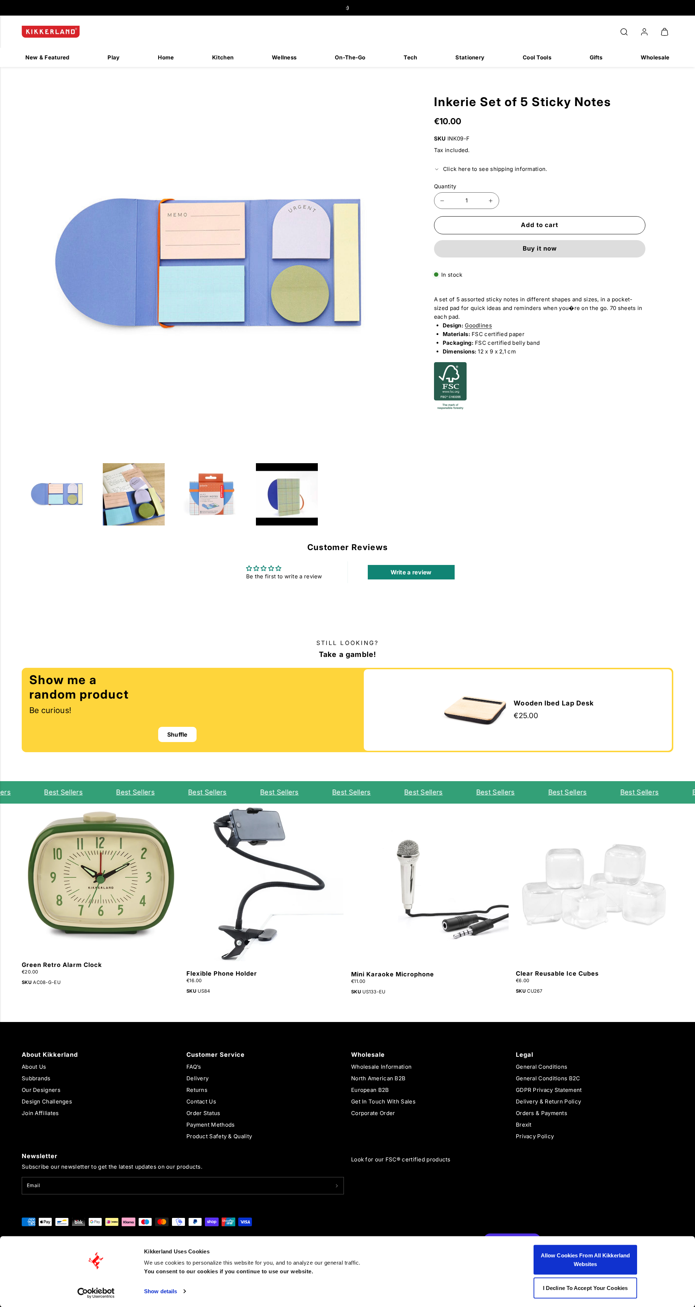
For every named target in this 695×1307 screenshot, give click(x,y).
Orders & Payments (541, 1113)
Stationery (469, 57)
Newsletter (40, 1156)
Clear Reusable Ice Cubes (557, 973)
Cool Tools (537, 57)
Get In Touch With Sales (383, 1101)
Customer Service (215, 1054)
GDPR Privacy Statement (549, 1089)
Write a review (411, 572)
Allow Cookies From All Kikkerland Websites (585, 1259)
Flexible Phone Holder (221, 973)
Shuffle (177, 734)
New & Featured (47, 57)
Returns (196, 1089)
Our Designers (41, 1089)
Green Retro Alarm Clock (62, 964)
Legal (524, 1054)
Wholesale (655, 57)
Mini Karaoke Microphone (392, 974)
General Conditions (541, 1066)
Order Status (203, 1113)
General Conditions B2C (548, 1078)
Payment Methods (210, 1124)
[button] (624, 32)
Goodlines (478, 325)
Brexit (524, 1124)
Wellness (284, 57)
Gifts (596, 57)
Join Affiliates (40, 1113)
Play (113, 57)
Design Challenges (47, 1101)
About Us (34, 1066)
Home (166, 57)
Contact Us (201, 1101)
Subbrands (36, 1078)
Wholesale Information (381, 1066)
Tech (410, 57)
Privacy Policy (535, 1136)
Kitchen (222, 57)
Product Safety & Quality (219, 1136)
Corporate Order (373, 1113)
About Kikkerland (50, 1054)
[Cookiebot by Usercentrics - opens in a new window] (96, 1292)
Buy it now (540, 248)
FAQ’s (193, 1066)
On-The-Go (350, 57)
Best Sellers (50, 792)
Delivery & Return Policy (548, 1101)
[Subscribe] (337, 1185)
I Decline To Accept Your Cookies (585, 1288)
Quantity (445, 186)
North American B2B (378, 1078)
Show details (160, 1291)
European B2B (370, 1089)
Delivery (197, 1078)
